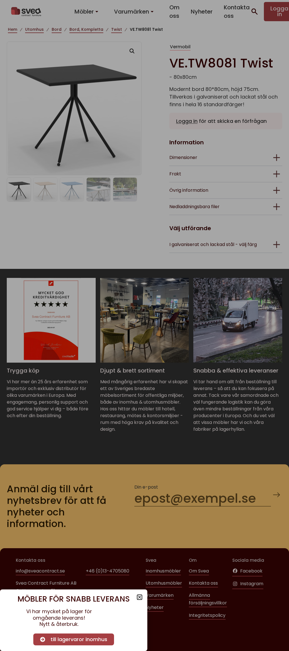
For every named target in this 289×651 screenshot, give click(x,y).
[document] (144, 325)
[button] (139, 597)
